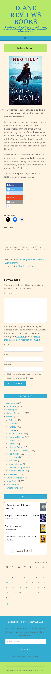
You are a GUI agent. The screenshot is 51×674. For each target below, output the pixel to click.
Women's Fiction (16, 470)
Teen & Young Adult (18, 467)
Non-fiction (13, 453)
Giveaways (11, 474)
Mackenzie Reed (12, 519)
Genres (10, 416)
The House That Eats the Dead (20, 536)
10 (7, 582)
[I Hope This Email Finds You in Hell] (43, 515)
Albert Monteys (12, 508)
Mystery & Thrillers (17, 450)
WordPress (40, 670)
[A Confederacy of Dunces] (43, 504)
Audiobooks (12, 402)
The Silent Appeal (13, 526)
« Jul (6, 603)
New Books (12, 481)
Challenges (11, 409)
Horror (11, 440)
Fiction (11, 430)
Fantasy (12, 426)
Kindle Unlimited (14, 477)
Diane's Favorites (14, 413)
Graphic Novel (15, 433)
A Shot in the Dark (25, 266)
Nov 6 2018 (40, 249)
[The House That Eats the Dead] (43, 536)
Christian (12, 423)
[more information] (8, 206)
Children (12, 420)
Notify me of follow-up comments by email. (24, 374)
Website (7, 364)
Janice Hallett (11, 529)
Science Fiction (15, 463)
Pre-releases (12, 484)
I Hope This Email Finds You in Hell (22, 515)
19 (19, 587)
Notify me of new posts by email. (20, 378)
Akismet (20, 336)
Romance (19, 249)
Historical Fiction (16, 436)
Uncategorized (13, 487)
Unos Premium (22, 670)
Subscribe (25, 649)
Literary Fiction (15, 447)
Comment (7, 294)
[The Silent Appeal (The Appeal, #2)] (43, 526)
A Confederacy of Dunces (17, 504)
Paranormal (14, 457)
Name (7, 344)
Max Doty (10, 540)
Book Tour (11, 406)
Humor (11, 443)
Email (7, 354)
